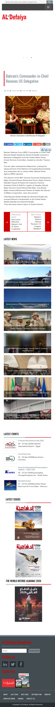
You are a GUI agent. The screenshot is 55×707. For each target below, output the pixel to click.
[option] (27, 38)
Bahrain (34, 90)
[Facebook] (21, 664)
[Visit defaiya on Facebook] (9, 143)
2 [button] (27, 57)
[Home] (14, 17)
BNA (7, 90)
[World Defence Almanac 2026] (28, 604)
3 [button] (31, 57)
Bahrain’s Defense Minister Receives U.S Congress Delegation (36, 223)
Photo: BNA (15, 90)
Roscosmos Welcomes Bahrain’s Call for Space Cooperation (17, 224)
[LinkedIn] (5, 664)
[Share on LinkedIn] (27, 143)
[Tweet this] (18, 143)
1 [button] (23, 57)
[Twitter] (13, 664)
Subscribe (16, 680)
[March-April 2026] (28, 523)
